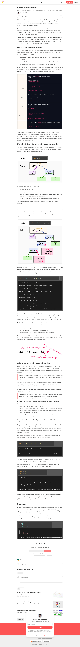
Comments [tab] (20, 573)
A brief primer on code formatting (26, 610)
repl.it (37, 69)
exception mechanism (48, 425)
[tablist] (22, 573)
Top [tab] (18, 588)
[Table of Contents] (1, 323)
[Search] (62, 2)
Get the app (46, 641)
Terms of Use (46, 630)
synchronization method (39, 429)
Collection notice (49, 638)
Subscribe (69, 2)
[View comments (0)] (23, 17)
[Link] (15, 47)
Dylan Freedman (23, 12)
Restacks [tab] (25, 573)
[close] (52, 614)
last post (40, 147)
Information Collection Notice (39, 631)
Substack (34, 644)
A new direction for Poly (24, 602)
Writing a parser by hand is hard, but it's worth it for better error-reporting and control (34, 594)
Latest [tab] (22, 588)
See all (19, 619)
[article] (40, 595)
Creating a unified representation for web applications (28, 603)
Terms (43, 638)
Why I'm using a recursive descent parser (29, 592)
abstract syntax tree (31, 149)
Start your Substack (36, 641)
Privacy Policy (49, 631)
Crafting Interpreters (38, 370)
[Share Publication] (64, 2)
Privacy (39, 638)
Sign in (76, 2)
